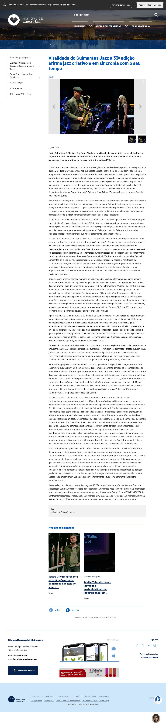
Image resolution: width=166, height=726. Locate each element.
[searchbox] (115, 15)
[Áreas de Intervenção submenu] (126, 26)
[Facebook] (137, 645)
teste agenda (16, 88)
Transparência (141, 26)
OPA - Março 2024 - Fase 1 (21, 94)
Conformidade (49, 701)
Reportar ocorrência (149, 657)
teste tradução (16, 83)
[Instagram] (155, 645)
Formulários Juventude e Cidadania (21, 75)
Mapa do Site (35, 696)
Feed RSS (78, 696)
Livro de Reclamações (16, 699)
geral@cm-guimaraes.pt (25, 659)
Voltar (57, 610)
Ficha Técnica (47, 696)
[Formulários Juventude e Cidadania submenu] (40, 77)
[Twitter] (143, 645)
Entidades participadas (20, 58)
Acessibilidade (36, 701)
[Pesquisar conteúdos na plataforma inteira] (156, 15)
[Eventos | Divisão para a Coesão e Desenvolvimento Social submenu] (40, 67)
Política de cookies (68, 5)
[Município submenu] (90, 26)
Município (79, 26)
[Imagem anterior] (54, 107)
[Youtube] (149, 645)
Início (52, 44)
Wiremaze (153, 698)
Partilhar (75, 610)
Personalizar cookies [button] (121, 5)
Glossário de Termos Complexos (96, 696)
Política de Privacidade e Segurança (95, 701)
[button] (132, 140)
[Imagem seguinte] (140, 107)
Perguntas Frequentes (149, 654)
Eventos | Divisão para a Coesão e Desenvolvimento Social (22, 66)
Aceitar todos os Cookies (150, 5)
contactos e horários (26, 670)
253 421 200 (21, 656)
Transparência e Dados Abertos (68, 701)
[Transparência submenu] (155, 26)
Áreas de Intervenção (108, 26)
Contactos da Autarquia (64, 696)
